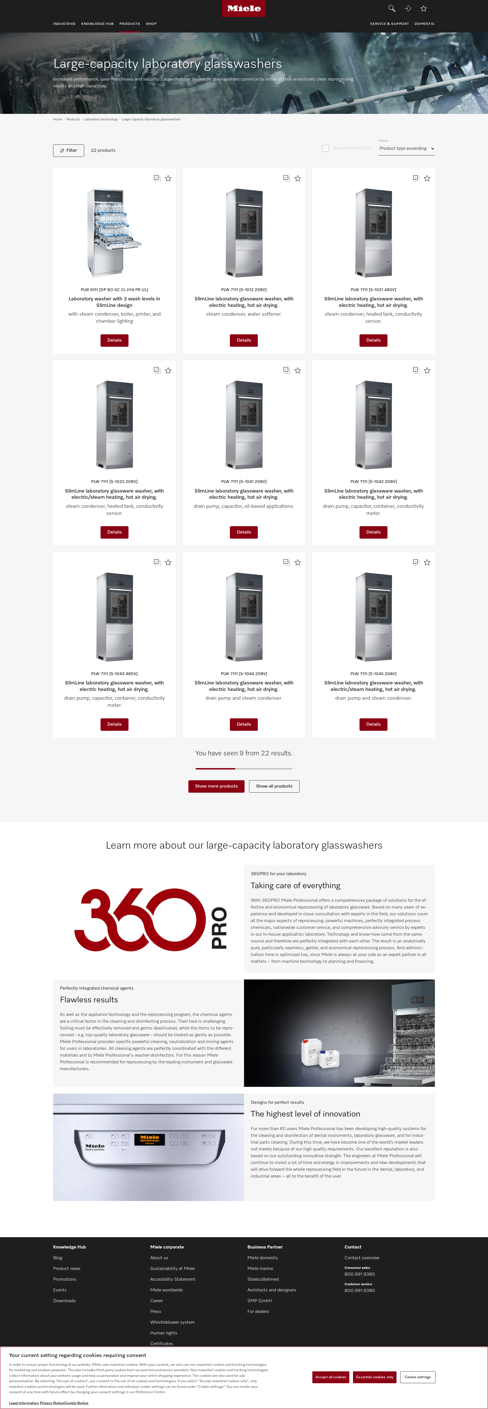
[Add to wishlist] (423, 8)
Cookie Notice (76, 1403)
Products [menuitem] (129, 24)
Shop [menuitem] (151, 24)
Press (155, 1312)
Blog (57, 1258)
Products (73, 119)
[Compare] (157, 178)
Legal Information (24, 1403)
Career (156, 1301)
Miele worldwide (166, 1290)
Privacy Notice (52, 1403)
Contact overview (362, 1258)
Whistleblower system (172, 1322)
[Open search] (391, 8)
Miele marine (260, 1269)
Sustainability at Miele (172, 1269)
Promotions (65, 1279)
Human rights (163, 1333)
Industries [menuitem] (64, 24)
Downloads (64, 1301)
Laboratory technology (101, 119)
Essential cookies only (374, 1377)
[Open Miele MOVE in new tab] (407, 8)
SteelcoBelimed (263, 1279)
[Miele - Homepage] (244, 8)
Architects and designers (271, 1290)
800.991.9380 (360, 1274)
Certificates (161, 1344)
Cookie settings (418, 1377)
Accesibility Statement (172, 1279)
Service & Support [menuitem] (389, 24)
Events (60, 1290)
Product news (66, 1269)
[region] (244, 1378)
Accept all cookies (330, 1377)
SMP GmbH (259, 1301)
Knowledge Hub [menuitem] (97, 24)
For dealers (258, 1312)
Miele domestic (262, 1258)
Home (57, 119)
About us (159, 1258)
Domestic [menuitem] (425, 24)
